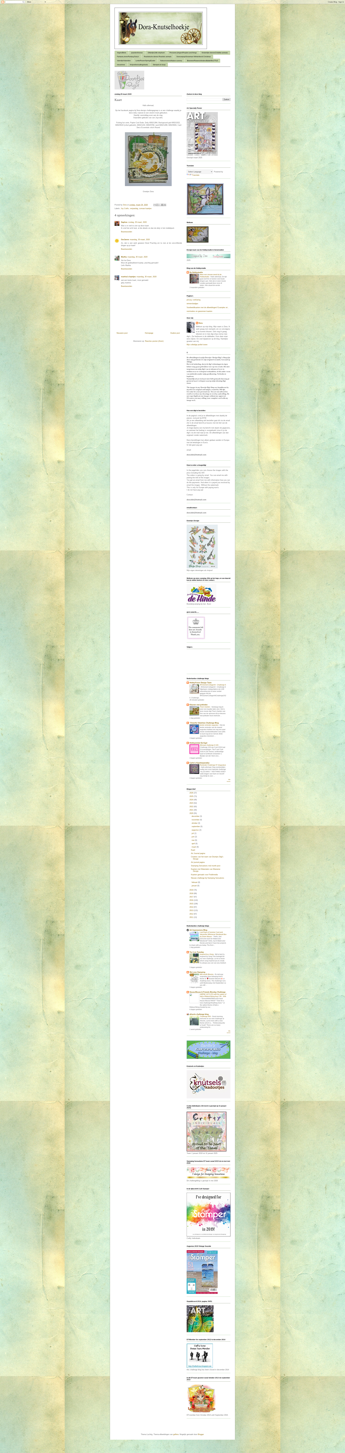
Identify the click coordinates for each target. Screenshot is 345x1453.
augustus (195, 830)
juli (193, 833)
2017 (191, 897)
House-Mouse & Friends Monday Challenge (207, 992)
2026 (191, 793)
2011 (191, 917)
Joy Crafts (125, 208)
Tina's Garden (205, 707)
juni (193, 837)
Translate (195, 175)
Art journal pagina (198, 862)
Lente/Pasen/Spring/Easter (145, 61)
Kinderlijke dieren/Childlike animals (215, 53)
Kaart (193, 850)
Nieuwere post (122, 333)
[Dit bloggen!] (157, 205)
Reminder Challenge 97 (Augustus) (213, 765)
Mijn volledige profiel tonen (197, 345)
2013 (191, 910)
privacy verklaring (193, 300)
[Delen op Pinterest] (165, 205)
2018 (191, 893)
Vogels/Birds (121, 53)
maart (194, 847)
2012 (191, 914)
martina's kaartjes (128, 277)
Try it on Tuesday (196, 952)
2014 (191, 907)
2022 (191, 807)
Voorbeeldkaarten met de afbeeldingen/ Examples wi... (208, 307)
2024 (191, 800)
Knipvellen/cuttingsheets (139, 65)
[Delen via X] (159, 205)
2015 (191, 904)
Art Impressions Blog (198, 930)
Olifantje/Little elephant (156, 53)
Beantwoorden (126, 232)
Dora (201, 323)
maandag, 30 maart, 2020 (140, 240)
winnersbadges (192, 304)
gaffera (176, 1434)
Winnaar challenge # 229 (209, 745)
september (196, 826)
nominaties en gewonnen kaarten (199, 311)
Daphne (124, 222)
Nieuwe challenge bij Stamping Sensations (207, 878)
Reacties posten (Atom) (154, 341)
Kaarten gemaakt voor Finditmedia (204, 875)
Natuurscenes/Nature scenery (171, 61)
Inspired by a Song (207, 954)
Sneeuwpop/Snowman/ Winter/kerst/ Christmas (193, 57)
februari (195, 882)
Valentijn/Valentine (124, 61)
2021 (191, 810)
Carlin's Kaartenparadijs (199, 763)
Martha (124, 257)
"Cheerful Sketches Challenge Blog (204, 723)
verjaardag (134, 208)
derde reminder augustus (209, 725)
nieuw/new (121, 65)
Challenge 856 (205, 1016)
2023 (191, 803)
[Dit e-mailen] (154, 205)
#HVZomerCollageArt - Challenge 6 (213, 685)
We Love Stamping (197, 972)
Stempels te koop (159, 65)
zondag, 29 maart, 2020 (137, 222)
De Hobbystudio (196, 272)
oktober (195, 823)
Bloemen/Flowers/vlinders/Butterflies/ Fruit (202, 61)
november (196, 820)
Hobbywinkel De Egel (198, 743)
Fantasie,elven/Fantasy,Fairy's (128, 57)
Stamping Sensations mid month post (205, 866)
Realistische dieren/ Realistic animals (157, 57)
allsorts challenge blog (199, 1014)
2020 (191, 813)
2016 (191, 900)
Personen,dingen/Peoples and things (183, 53)
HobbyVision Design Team (200, 683)
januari (194, 886)
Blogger (201, 1434)
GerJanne (125, 240)
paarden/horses (137, 53)
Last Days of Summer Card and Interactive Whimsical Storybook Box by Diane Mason (213, 934)
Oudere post (175, 333)
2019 (191, 890)
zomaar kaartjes (145, 208)
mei (193, 840)
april (193, 844)
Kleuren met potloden (198, 705)
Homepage (149, 333)
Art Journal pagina (198, 853)
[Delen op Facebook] (162, 205)
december (196, 816)
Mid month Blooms (207, 974)
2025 (191, 796)
